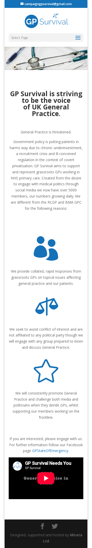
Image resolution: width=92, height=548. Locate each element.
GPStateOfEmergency (50, 450)
